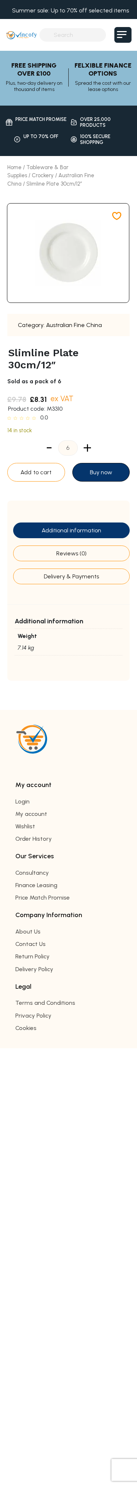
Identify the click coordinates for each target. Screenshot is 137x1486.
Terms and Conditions (45, 1002)
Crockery (43, 175)
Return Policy (32, 956)
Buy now (101, 472)
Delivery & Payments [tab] (71, 576)
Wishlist (25, 826)
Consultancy (32, 872)
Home (14, 167)
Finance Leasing (36, 885)
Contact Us (30, 943)
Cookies (26, 1028)
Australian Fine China (74, 325)
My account (31, 813)
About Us (28, 931)
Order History (33, 838)
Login (22, 801)
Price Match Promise (42, 897)
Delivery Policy (34, 969)
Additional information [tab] (71, 530)
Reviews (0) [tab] (71, 553)
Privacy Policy (33, 1015)
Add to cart (36, 472)
